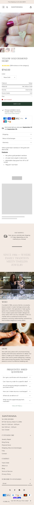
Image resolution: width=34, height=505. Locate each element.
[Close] (30, 500)
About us (5, 465)
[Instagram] (24, 490)
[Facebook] (15, 490)
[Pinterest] (19, 490)
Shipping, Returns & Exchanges (11, 448)
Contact (4, 453)
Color (3, 74)
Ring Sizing (5, 442)
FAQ (3, 450)
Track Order (5, 463)
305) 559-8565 (9, 419)
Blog (3, 468)
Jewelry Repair (6, 439)
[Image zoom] (17, 30)
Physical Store (6, 445)
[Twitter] (10, 490)
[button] (17, 104)
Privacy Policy (6, 474)
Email (4, 483)
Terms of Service (7, 471)
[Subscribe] (30, 483)
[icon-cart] (30, 7)
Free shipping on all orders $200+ (17, 2)
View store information (12, 113)
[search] (7, 7)
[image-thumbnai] (2, 50)
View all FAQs (16, 405)
